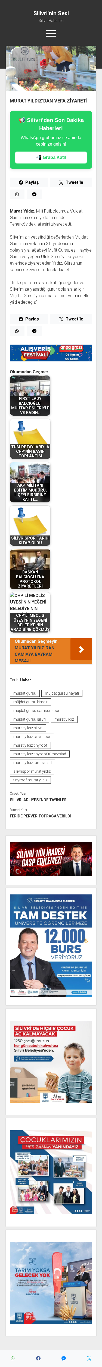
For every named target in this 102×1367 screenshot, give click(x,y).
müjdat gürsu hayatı (62, 693)
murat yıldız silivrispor (32, 736)
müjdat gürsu (24, 693)
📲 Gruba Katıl (51, 157)
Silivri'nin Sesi (51, 13)
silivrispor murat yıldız (32, 771)
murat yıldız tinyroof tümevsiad (39, 754)
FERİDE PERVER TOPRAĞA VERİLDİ (40, 816)
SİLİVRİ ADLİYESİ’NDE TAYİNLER (38, 800)
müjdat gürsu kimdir (30, 702)
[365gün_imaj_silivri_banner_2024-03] (51, 359)
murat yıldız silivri (27, 728)
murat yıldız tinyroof (30, 745)
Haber (25, 680)
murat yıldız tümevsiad (32, 762)
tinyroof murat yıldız (30, 780)
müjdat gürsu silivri (29, 719)
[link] (22, 211)
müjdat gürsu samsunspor (36, 710)
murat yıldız (64, 719)
